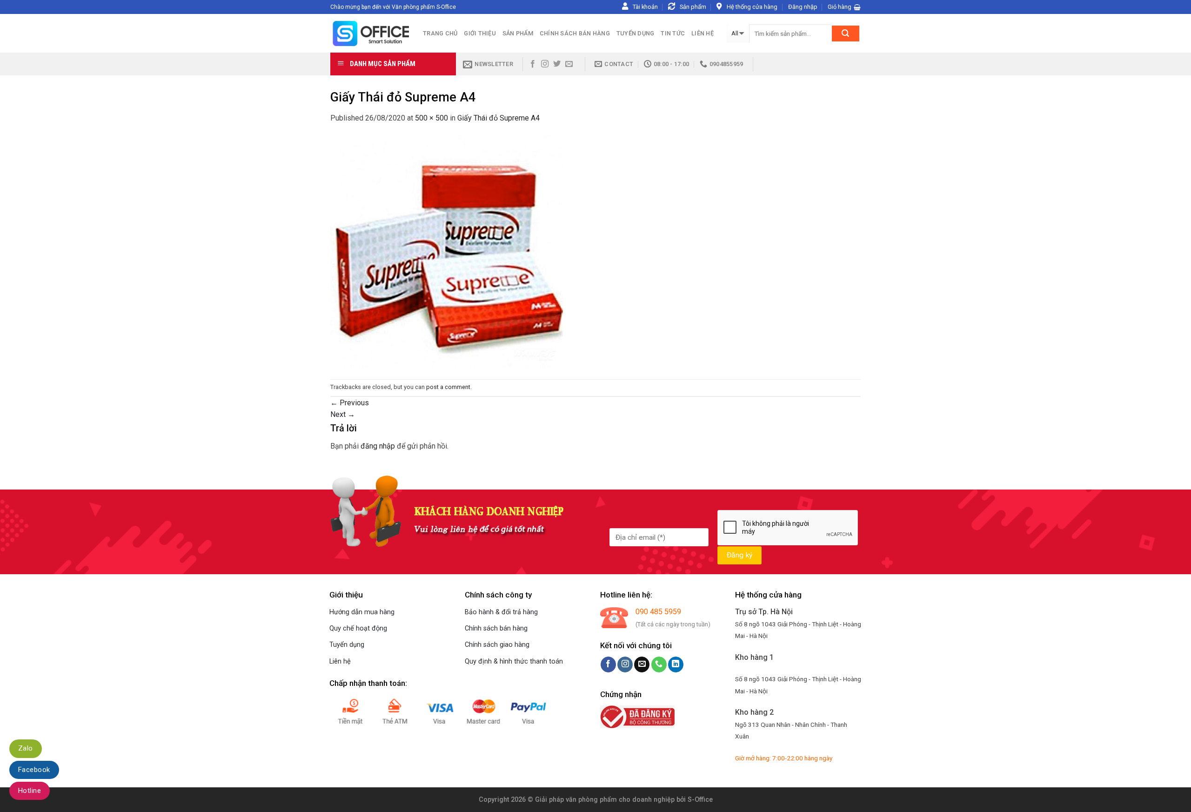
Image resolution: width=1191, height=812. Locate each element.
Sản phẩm (517, 33)
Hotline (29, 790)
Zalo (25, 748)
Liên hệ (702, 33)
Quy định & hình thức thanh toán (514, 661)
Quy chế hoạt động (358, 628)
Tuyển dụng (635, 33)
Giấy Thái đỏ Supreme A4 (498, 118)
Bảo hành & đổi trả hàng (501, 612)
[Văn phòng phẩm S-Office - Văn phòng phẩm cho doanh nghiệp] (369, 33)
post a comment (448, 386)
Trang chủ (440, 33)
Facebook (34, 769)
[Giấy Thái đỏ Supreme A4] (446, 251)
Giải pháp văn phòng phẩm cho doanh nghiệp (605, 800)
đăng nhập (378, 446)
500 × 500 (431, 118)
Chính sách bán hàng (575, 33)
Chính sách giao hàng (497, 645)
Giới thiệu (480, 33)
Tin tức (673, 33)
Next (342, 414)
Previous (349, 402)
